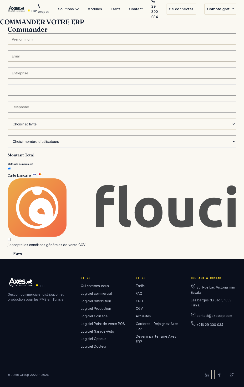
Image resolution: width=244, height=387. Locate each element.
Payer (18, 253)
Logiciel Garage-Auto (97, 331)
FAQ (139, 293)
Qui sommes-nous (95, 286)
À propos (44, 9)
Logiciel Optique (94, 339)
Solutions (66, 9)
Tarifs (116, 9)
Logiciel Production (96, 308)
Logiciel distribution (96, 301)
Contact (136, 9)
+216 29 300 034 (210, 325)
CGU (139, 301)
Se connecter (181, 9)
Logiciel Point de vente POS (103, 324)
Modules (94, 9)
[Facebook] (219, 374)
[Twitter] (231, 374)
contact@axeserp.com (214, 316)
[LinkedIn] (207, 374)
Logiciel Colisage (94, 316)
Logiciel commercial (96, 293)
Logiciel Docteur (94, 346)
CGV (82, 245)
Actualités (143, 316)
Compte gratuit (220, 9)
